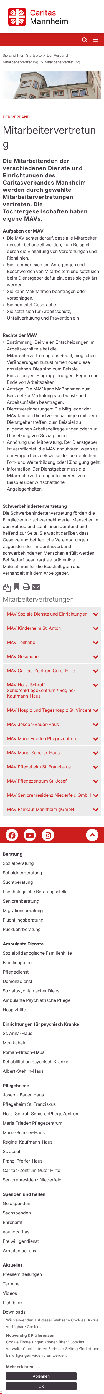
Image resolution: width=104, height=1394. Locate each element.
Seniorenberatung (21, 901)
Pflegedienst (16, 972)
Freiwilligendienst (21, 1241)
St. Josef (12, 1151)
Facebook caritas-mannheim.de (12, 835)
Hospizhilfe (14, 1009)
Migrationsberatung (23, 910)
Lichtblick (13, 1302)
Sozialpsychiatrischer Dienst (32, 991)
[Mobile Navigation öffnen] (95, 39)
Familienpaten (17, 962)
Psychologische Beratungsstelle (35, 891)
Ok (41, 1386)
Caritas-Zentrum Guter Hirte (31, 1170)
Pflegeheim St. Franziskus (29, 1104)
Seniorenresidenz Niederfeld (32, 1180)
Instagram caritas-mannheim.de (48, 835)
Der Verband (58, 55)
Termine (11, 1283)
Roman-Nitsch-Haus (23, 1052)
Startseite (34, 55)
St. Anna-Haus (17, 1033)
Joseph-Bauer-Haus (23, 1094)
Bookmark (16, 586)
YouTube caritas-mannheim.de (30, 835)
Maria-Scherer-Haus (24, 1132)
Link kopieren (7, 586)
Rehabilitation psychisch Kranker (36, 1061)
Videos (10, 1293)
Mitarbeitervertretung (21, 62)
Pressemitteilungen (22, 1274)
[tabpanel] (52, 85)
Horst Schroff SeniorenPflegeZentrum (41, 1113)
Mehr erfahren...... (23, 1366)
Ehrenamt (12, 1222)
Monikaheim (15, 1043)
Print (26, 586)
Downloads (14, 1312)
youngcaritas (16, 1231)
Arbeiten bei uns (19, 1250)
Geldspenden (16, 1203)
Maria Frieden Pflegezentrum (32, 1123)
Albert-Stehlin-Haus (23, 1071)
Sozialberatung (18, 863)
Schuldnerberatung (22, 872)
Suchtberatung (18, 882)
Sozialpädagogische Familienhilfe (37, 953)
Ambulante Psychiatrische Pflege (36, 1000)
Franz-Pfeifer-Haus (22, 1161)
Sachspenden (17, 1213)
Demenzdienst (17, 981)
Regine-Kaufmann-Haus (27, 1142)
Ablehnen (41, 1376)
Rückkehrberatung (22, 929)
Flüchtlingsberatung (23, 920)
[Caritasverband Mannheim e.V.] (52, 16)
